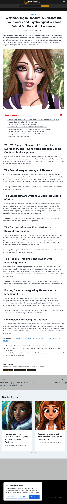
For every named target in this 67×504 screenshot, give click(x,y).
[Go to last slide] (4, 426)
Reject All (22, 496)
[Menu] (64, 2)
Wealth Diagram (28, 30)
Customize (11, 496)
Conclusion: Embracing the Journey (20, 136)
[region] (22, 491)
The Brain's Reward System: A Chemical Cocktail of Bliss (27, 127)
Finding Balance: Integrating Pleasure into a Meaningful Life (28, 134)
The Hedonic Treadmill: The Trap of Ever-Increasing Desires (28, 131)
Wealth (33, 14)
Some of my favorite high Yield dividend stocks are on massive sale (50, 436)
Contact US (48, 497)
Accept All (34, 496)
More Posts (31, 370)
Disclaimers (58, 497)
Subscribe (44, 6)
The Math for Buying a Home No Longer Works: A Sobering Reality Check (14, 382)
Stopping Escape (61, 381)
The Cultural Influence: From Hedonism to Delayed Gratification (30, 129)
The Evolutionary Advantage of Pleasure (22, 124)
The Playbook (8, 370)
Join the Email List (20, 370)
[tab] (31, 452)
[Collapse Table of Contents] (61, 115)
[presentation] (17, 415)
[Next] (62, 426)
